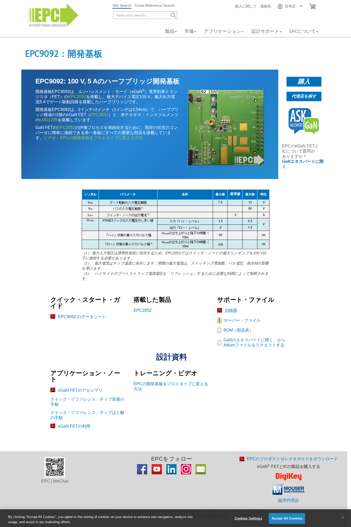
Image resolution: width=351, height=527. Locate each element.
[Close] (342, 517)
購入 (304, 81)
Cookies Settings (248, 518)
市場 (189, 31)
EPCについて (302, 31)
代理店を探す (304, 96)
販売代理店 (288, 500)
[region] (175, 518)
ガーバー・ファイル (242, 320)
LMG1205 (49, 120)
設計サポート (265, 31)
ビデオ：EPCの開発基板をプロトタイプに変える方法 (93, 138)
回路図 (231, 310)
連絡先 (265, 6)
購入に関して (246, 6)
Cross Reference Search (155, 5)
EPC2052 (77, 97)
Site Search (122, 5)
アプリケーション (222, 31)
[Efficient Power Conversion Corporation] (53, 15)
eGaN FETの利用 (74, 426)
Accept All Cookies (287, 518)
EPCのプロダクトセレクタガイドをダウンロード (292, 459)
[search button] (173, 15)
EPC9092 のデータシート (82, 317)
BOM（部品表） (238, 330)
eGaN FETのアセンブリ (80, 390)
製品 (169, 31)
